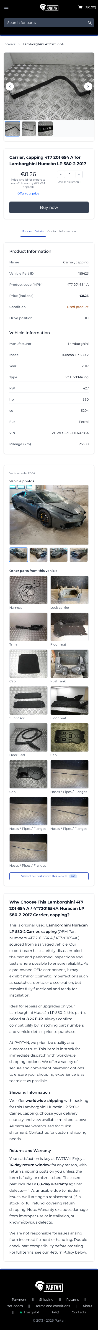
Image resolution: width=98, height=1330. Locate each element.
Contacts (79, 1312)
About (88, 1306)
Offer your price (28, 193)
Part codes (14, 1306)
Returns (72, 1299)
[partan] (49, 1286)
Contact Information (61, 231)
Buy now (49, 207)
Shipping (46, 1299)
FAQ (55, 1312)
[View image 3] (45, 128)
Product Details (33, 231)
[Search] (89, 22)
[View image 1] (12, 128)
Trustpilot (31, 1312)
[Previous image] (10, 86)
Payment (19, 1299)
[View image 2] (29, 128)
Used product (78, 307)
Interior (9, 44)
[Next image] (88, 86)
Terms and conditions (53, 1306)
